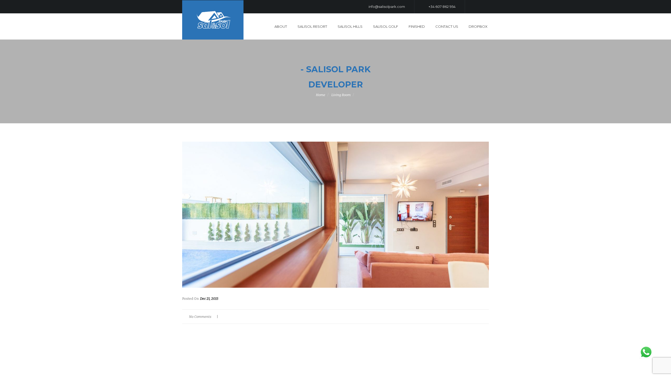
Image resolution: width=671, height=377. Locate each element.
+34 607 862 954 (442, 6)
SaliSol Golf (385, 26)
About (280, 26)
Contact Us (446, 26)
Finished (417, 26)
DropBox (478, 26)
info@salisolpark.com (386, 6)
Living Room (341, 95)
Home (320, 95)
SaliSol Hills (350, 26)
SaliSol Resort (312, 26)
